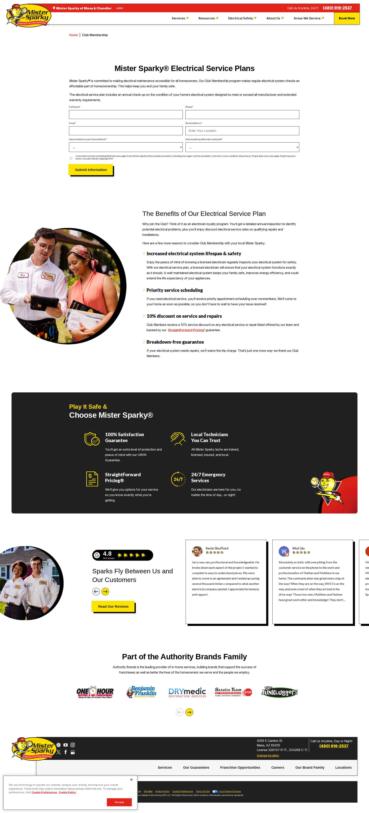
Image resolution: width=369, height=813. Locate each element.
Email (72, 123)
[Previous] (96, 591)
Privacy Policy (162, 791)
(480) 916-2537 (337, 8)
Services (165, 767)
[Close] (131, 779)
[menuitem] (180, 18)
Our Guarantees (196, 767)
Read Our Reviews (113, 606)
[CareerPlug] (58, 745)
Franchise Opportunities (240, 767)
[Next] (105, 591)
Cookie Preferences (44, 792)
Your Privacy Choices (230, 791)
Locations (343, 767)
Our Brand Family (309, 767)
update (119, 8)
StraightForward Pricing (186, 330)
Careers (277, 767)
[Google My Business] (73, 752)
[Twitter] (58, 752)
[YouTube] (65, 745)
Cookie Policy (67, 792)
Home (73, 35)
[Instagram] (73, 745)
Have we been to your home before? (87, 139)
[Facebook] (65, 752)
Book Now (347, 18)
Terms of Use (203, 791)
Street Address (193, 123)
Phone (188, 107)
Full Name (74, 107)
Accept (119, 801)
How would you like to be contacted (203, 139)
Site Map (148, 791)
